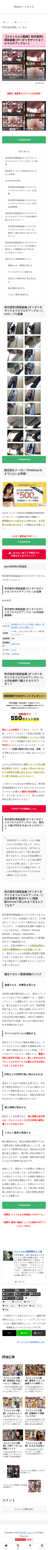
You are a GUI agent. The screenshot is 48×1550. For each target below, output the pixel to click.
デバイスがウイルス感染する (20, 272)
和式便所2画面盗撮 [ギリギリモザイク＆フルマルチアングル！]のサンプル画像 (21, 161)
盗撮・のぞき (19, 627)
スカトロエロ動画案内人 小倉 (28, 1251)
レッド (14, 650)
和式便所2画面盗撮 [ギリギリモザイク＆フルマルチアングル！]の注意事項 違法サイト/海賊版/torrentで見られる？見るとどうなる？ (21, 247)
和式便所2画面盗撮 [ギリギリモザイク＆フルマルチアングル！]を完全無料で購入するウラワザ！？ (21, 216)
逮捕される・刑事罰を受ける (20, 265)
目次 (21, 151)
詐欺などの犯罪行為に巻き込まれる (22, 280)
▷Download (24, 140)
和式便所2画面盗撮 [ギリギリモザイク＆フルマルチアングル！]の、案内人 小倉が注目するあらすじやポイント (22, 231)
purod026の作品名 (13, 181)
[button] (38, 1333)
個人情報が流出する (16, 288)
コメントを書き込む (24, 1509)
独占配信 (14, 624)
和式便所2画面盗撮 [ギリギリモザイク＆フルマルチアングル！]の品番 (22, 190)
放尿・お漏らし (36, 624)
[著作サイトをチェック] (15, 1281)
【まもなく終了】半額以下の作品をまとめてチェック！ (25, 554)
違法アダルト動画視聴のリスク (18, 259)
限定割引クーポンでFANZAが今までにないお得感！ (21, 172)
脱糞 (21, 1298)
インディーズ (24, 624)
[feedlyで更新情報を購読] (19, 1281)
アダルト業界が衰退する (18, 295)
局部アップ (29, 627)
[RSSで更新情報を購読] (23, 1281)
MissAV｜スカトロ (27, 1532)
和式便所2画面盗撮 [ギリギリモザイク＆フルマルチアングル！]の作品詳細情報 (22, 203)
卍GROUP (15, 654)
